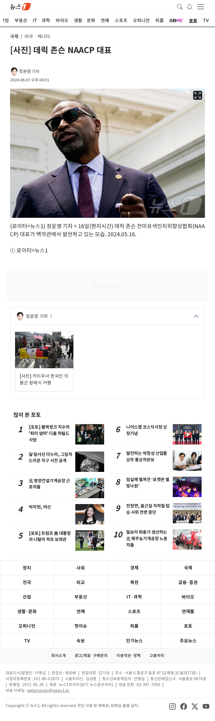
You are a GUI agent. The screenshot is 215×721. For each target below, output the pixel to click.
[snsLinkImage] (172, 706)
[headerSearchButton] (180, 6)
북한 (134, 582)
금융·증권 (188, 582)
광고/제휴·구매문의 (91, 655)
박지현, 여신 (40, 507)
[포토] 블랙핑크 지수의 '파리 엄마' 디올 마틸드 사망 (49, 433)
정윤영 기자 (29, 71)
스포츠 (134, 611)
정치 (27, 568)
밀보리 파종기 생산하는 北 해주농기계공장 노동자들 (146, 538)
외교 (80, 582)
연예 (80, 611)
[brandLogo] (20, 6)
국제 (188, 568)
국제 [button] (14, 36)
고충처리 (156, 655)
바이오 (188, 597)
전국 (27, 582)
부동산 (80, 597)
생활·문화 (27, 611)
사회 (80, 568)
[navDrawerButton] (201, 6)
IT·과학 (134, 597)
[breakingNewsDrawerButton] (189, 6)
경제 (134, 568)
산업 (27, 597)
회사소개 (58, 655)
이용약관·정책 (128, 655)
